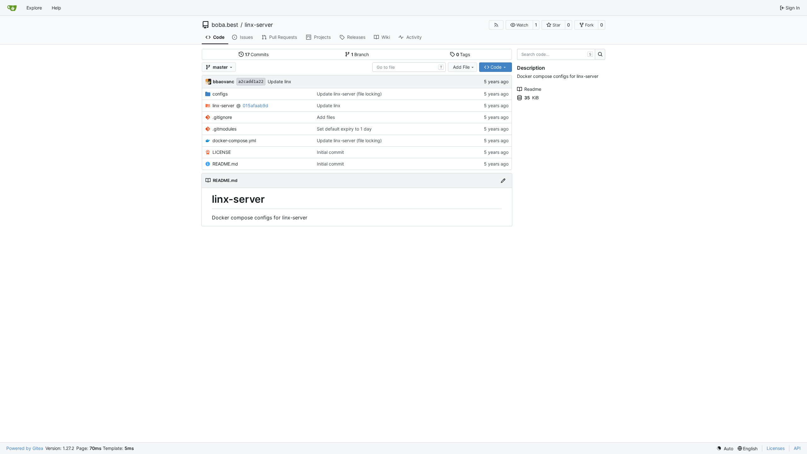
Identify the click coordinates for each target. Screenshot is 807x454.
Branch (360, 54)
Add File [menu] (461, 67)
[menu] (725, 448)
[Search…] (600, 54)
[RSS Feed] (496, 25)
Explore (34, 7)
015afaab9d (255, 105)
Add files (326, 117)
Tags (463, 54)
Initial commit (330, 152)
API (797, 448)
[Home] (12, 8)
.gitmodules (224, 128)
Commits (257, 54)
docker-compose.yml (234, 140)
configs (220, 93)
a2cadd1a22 (251, 81)
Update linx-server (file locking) (349, 93)
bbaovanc (223, 81)
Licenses (776, 448)
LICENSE (221, 152)
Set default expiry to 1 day (344, 128)
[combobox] (409, 67)
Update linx (279, 81)
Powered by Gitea (24, 448)
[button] (519, 25)
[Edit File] (503, 180)
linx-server (259, 25)
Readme (532, 89)
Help (56, 7)
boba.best (225, 25)
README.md (225, 163)
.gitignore (222, 117)
